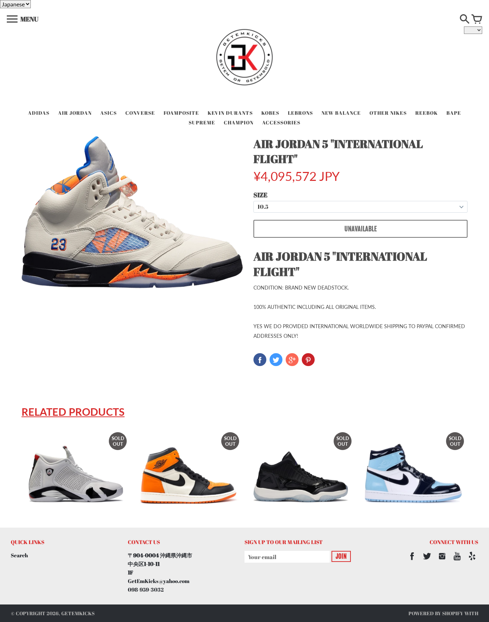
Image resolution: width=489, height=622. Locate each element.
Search (19, 555)
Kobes (270, 112)
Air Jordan (75, 112)
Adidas (38, 112)
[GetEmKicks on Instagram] (442, 560)
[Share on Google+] (292, 359)
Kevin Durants (230, 112)
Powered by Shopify (435, 613)
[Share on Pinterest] (308, 359)
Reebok (426, 112)
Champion (238, 122)
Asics (108, 112)
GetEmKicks (78, 613)
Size (260, 195)
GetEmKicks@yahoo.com (158, 580)
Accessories (281, 122)
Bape (453, 112)
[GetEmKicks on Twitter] (427, 560)
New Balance (341, 112)
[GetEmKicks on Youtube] (457, 560)
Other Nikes (388, 112)
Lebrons (300, 112)
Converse (140, 112)
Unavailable (360, 229)
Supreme (202, 122)
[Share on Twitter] (276, 359)
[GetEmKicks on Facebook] (412, 560)
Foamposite (181, 112)
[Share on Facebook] (259, 359)
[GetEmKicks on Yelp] (472, 560)
